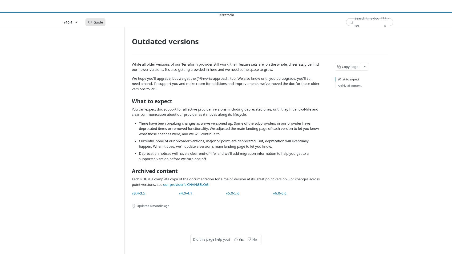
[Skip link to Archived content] (129, 171)
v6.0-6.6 (280, 193)
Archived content (350, 85)
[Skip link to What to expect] (129, 101)
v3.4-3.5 (138, 193)
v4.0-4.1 (185, 193)
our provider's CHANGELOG (186, 184)
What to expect (348, 79)
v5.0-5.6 (232, 193)
